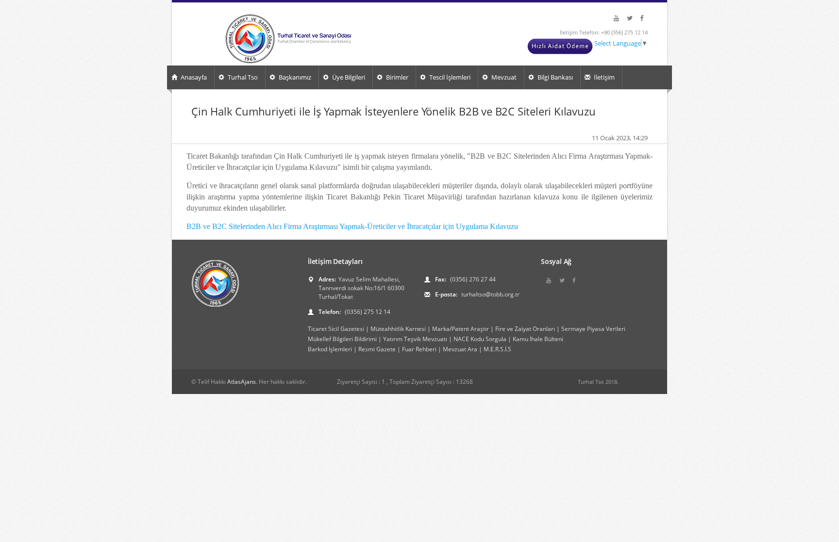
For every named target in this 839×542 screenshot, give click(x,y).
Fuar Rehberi (419, 349)
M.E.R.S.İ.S (497, 349)
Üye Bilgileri (348, 77)
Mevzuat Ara (460, 349)
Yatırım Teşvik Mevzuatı (415, 339)
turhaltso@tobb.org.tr (490, 294)
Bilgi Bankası (554, 77)
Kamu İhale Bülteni (538, 339)
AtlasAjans (241, 382)
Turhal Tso (242, 77)
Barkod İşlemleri (330, 349)
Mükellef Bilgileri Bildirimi (342, 339)
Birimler (396, 77)
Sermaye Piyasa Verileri (593, 329)
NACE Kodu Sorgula (479, 339)
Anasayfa (193, 77)
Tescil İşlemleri (449, 77)
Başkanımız (294, 77)
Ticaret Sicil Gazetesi (336, 329)
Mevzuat (503, 77)
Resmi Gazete (377, 349)
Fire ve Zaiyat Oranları (525, 329)
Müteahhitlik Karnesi (398, 329)
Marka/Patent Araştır (460, 329)
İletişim (603, 77)
